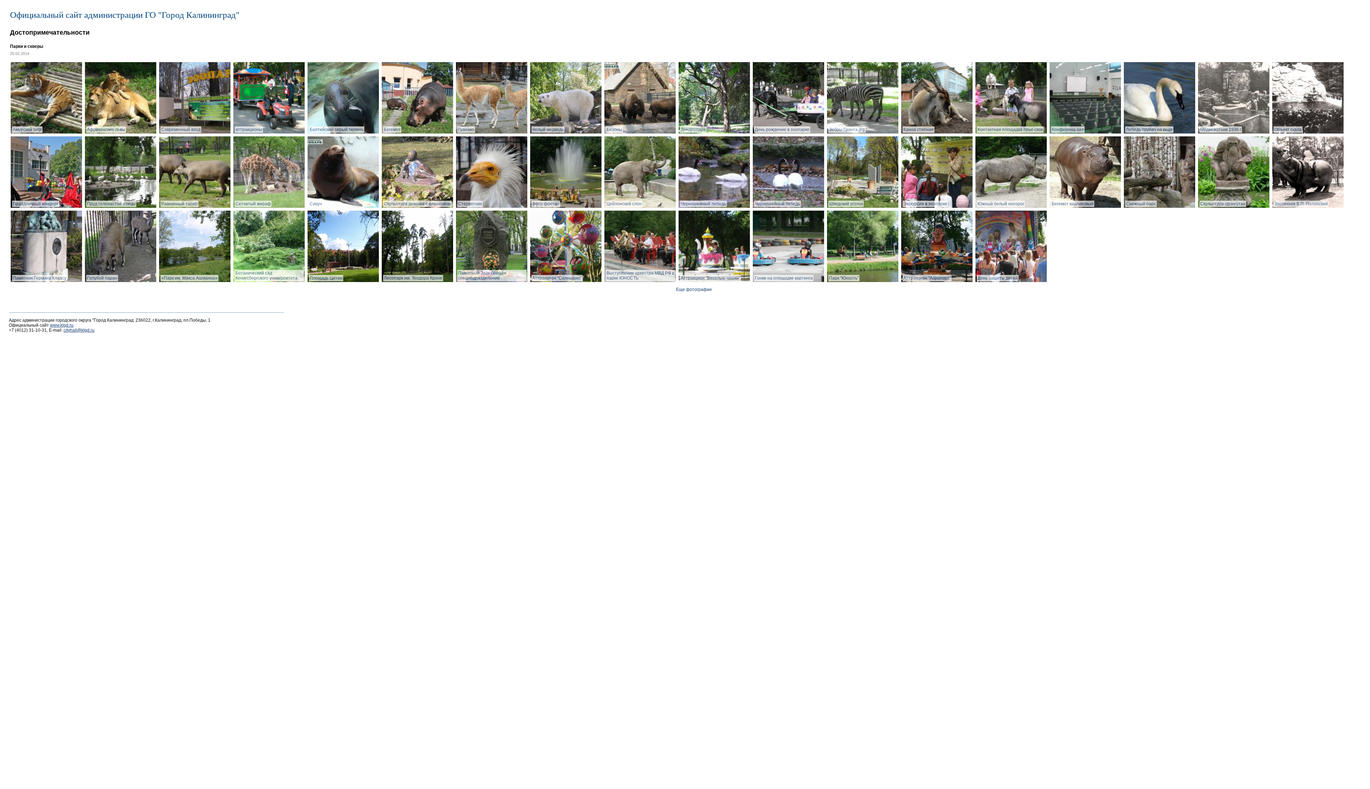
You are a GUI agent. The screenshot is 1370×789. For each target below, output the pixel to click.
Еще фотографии (694, 289)
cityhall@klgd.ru (79, 330)
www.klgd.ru (61, 325)
